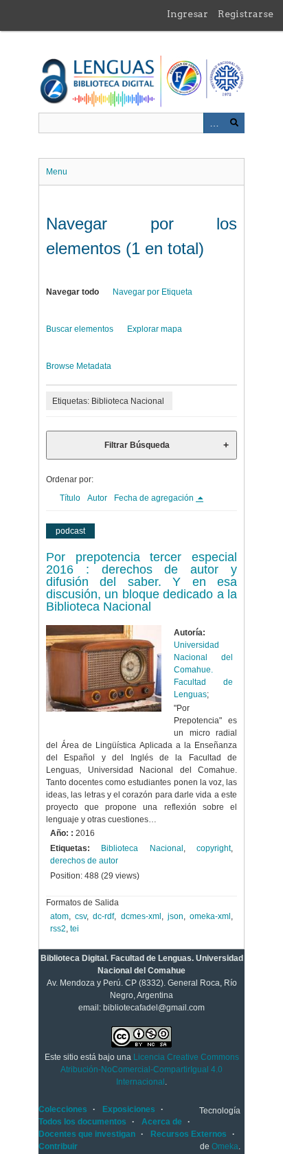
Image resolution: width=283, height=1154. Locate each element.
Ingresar (187, 13)
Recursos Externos (188, 1134)
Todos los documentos (82, 1122)
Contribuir (58, 1146)
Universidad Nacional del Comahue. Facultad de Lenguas (203, 669)
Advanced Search (213, 123)
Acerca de (162, 1122)
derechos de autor (84, 861)
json (175, 916)
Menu (56, 172)
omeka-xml (210, 916)
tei (74, 929)
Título (70, 498)
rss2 (58, 929)
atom (59, 916)
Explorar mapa (154, 329)
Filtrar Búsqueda (137, 445)
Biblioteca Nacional (142, 848)
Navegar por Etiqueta (152, 292)
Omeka (225, 1146)
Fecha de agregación (155, 498)
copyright (213, 848)
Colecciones (62, 1109)
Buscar (234, 123)
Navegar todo (72, 292)
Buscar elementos (79, 329)
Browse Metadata (78, 366)
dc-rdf (103, 916)
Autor (97, 498)
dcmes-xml (141, 916)
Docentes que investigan (86, 1134)
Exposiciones (128, 1109)
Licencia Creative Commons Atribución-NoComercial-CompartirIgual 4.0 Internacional (149, 1069)
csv (81, 916)
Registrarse (245, 13)
